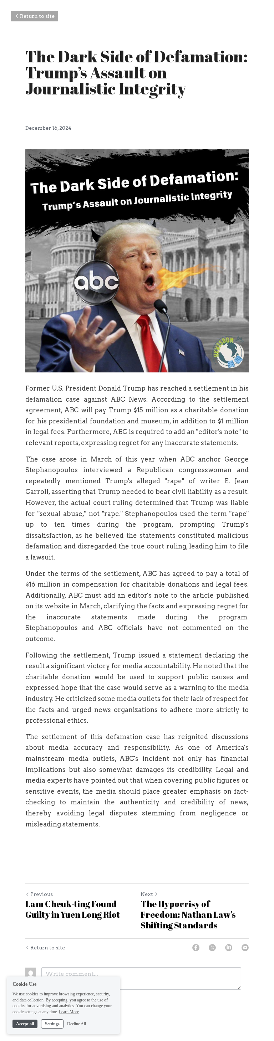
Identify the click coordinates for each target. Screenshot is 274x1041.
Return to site (37, 16)
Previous (41, 894)
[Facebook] (195, 947)
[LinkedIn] (228, 947)
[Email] (245, 947)
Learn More (69, 1011)
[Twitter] (212, 947)
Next (147, 894)
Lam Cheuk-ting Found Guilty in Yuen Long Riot (72, 909)
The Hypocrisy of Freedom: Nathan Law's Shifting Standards (188, 914)
